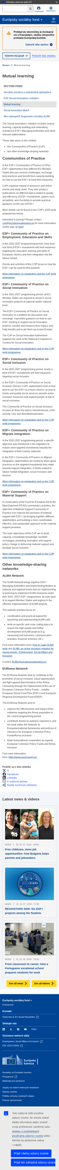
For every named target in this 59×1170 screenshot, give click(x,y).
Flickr (34, 1029)
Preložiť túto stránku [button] (44, 55)
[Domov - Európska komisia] (24, 1060)
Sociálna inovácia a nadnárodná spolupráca (27, 92)
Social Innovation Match (16, 110)
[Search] (30, 8)
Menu (53, 22)
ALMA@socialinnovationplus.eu (29, 662)
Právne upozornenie (12, 1100)
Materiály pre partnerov (13, 1081)
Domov (6, 65)
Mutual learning (12, 104)
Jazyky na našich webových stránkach (20, 1087)
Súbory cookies (9, 1092)
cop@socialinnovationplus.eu (18, 223)
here (20, 227)
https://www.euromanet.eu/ (22, 757)
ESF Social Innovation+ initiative (21, 98)
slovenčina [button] (50, 11)
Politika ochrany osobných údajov (18, 1096)
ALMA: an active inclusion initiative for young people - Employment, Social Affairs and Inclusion (28, 652)
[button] (6, 770)
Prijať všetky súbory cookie (31, 1153)
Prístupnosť (7, 1004)
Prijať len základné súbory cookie (34, 1162)
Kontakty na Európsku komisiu (16, 1072)
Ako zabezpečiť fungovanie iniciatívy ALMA (27, 116)
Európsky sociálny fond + (17, 1000)
